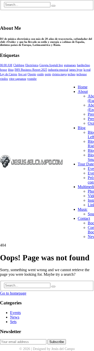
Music (82, 209)
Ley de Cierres (8, 74)
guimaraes (70, 65)
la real (86, 70)
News (14, 317)
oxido (40, 74)
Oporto (32, 74)
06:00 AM (6, 65)
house (3, 70)
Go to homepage (13, 293)
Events (15, 312)
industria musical (58, 70)
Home (82, 87)
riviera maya (59, 74)
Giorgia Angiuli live (51, 65)
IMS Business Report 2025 (31, 70)
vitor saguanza (17, 79)
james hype (75, 70)
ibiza (11, 70)
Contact (84, 218)
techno (71, 74)
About (83, 91)
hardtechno (83, 65)
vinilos (4, 79)
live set (22, 74)
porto (48, 74)
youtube (32, 79)
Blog (81, 128)
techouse (81, 74)
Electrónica (31, 65)
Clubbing (18, 65)
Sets (13, 322)
